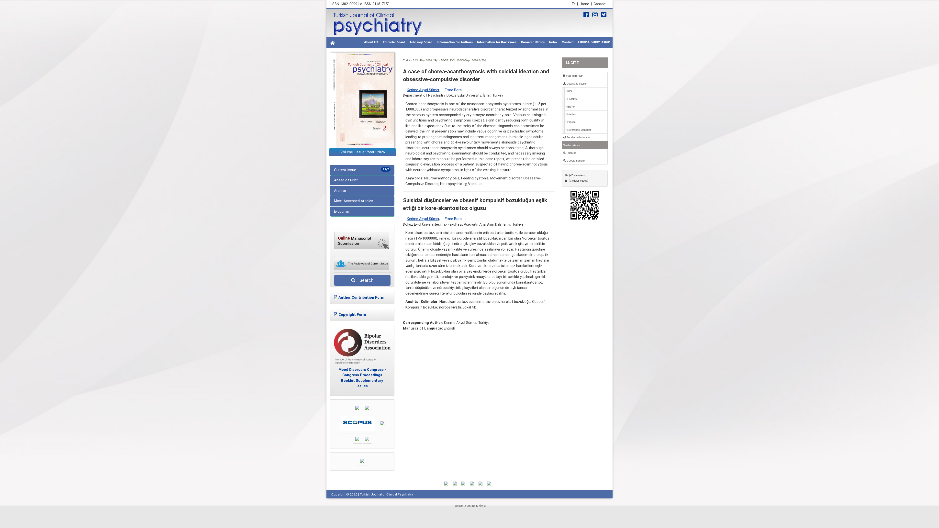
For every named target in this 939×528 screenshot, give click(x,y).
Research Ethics (533, 42)
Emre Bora (453, 90)
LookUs (459, 506)
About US (371, 42)
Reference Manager (579, 129)
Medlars (572, 114)
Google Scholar (575, 160)
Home (586, 4)
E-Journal (341, 211)
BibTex (571, 106)
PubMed (571, 152)
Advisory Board (421, 42)
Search (365, 280)
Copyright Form (352, 314)
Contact (600, 4)
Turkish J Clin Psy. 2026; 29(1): (421, 60)
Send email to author (578, 137)
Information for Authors (455, 42)
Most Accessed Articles (353, 201)
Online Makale (476, 506)
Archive (340, 190)
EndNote (572, 99)
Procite (571, 122)
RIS (569, 91)
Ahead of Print (346, 180)
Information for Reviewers (496, 42)
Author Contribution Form (361, 297)
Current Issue (361, 170)
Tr (575, 4)
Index (553, 42)
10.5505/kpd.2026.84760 (471, 60)
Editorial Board (394, 42)
